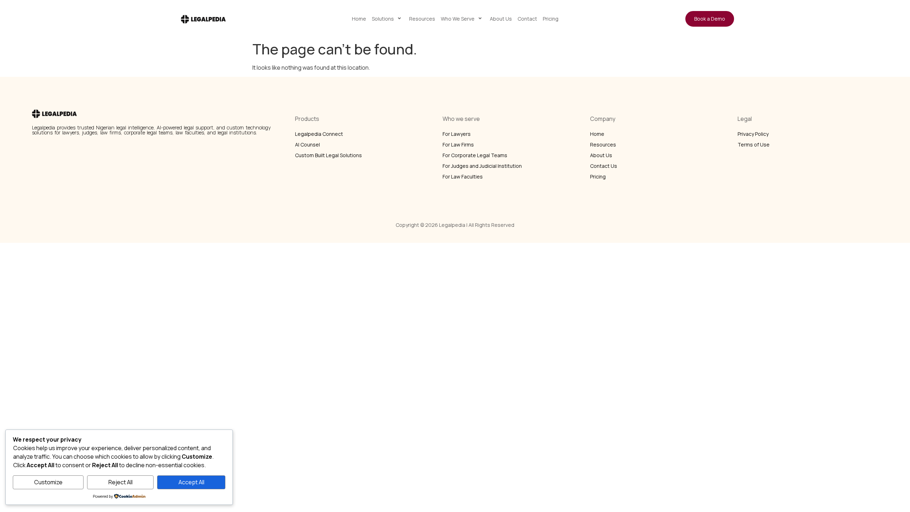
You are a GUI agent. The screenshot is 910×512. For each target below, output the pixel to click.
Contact (527, 18)
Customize (48, 482)
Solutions (383, 18)
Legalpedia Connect (319, 133)
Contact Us (603, 165)
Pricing (550, 18)
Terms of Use (754, 144)
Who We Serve (458, 18)
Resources (422, 18)
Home (359, 18)
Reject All (120, 482)
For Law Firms (458, 144)
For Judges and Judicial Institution (482, 165)
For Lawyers (457, 133)
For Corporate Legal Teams (475, 155)
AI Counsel (307, 144)
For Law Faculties (463, 176)
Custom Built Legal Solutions (328, 155)
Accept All (191, 482)
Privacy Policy (753, 133)
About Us (501, 18)
